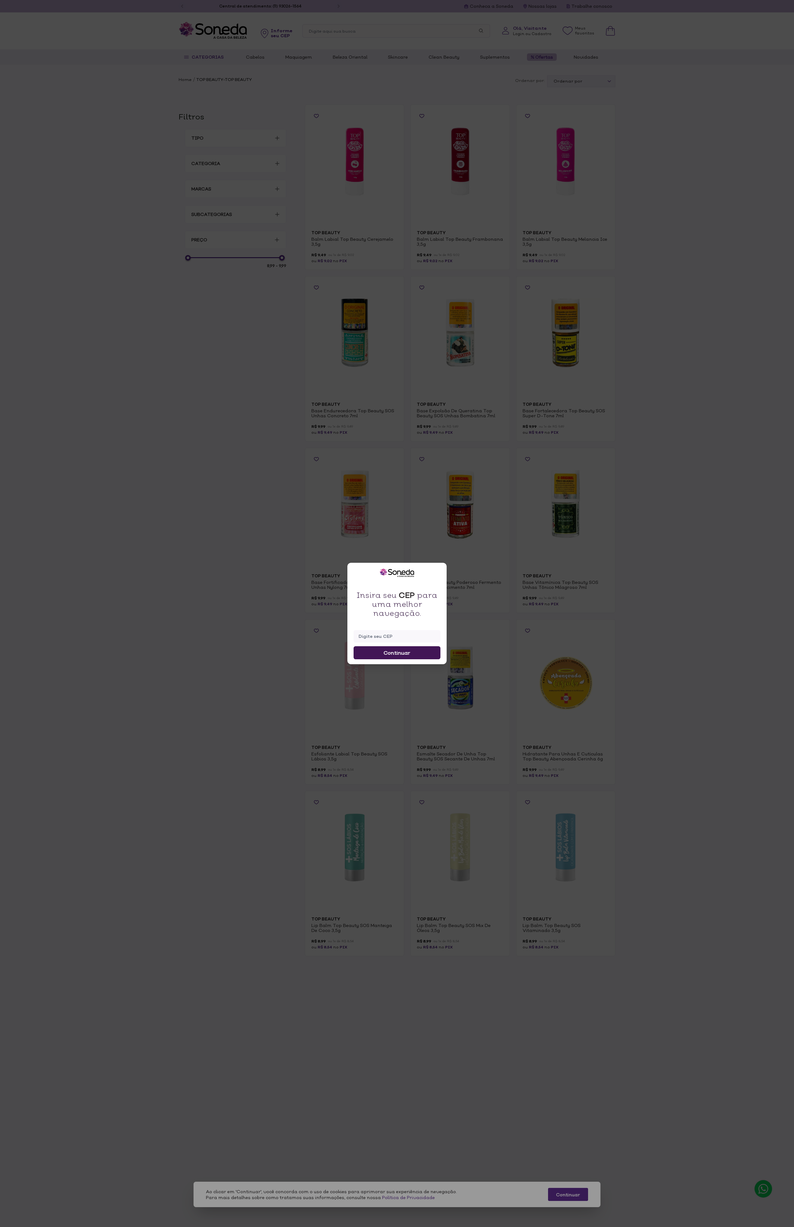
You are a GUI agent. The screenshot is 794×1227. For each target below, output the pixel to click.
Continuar (397, 653)
